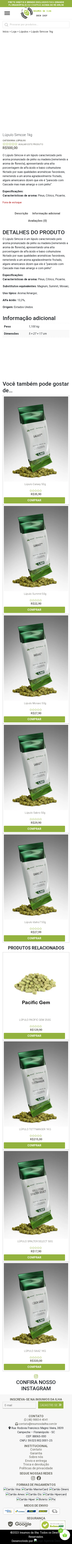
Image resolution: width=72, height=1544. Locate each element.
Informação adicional (46, 213)
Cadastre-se (49, 1405)
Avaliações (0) (37, 220)
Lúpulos (23, 31)
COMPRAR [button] (34, 500)
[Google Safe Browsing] (19, 1525)
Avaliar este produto (30, 144)
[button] (6, 3)
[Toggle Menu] (7, 13)
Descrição (21, 213)
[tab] (21, 213)
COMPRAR (34, 938)
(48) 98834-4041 (37, 1419)
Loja (14, 31)
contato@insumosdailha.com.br (37, 1424)
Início (6, 31)
